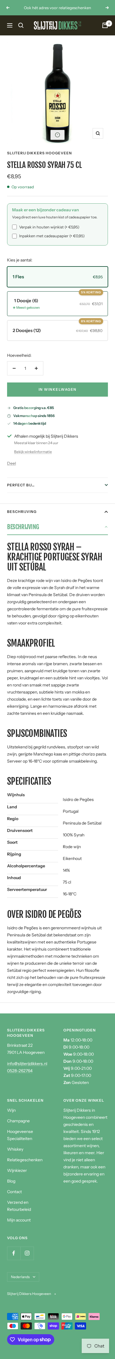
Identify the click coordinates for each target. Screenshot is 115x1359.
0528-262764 (19, 1070)
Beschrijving (22, 511)
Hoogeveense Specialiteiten (20, 1135)
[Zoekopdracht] (21, 25)
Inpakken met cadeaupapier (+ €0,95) (52, 235)
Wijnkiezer (17, 1170)
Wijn (11, 1110)
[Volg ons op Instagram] (27, 1253)
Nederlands (20, 1277)
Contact (14, 1191)
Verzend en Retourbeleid (19, 1206)
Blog (11, 1181)
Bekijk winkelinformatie (33, 451)
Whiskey (15, 1149)
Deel (11, 463)
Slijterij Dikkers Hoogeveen (39, 153)
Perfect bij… (21, 485)
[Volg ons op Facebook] (13, 1253)
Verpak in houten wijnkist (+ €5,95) (49, 227)
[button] (57, 135)
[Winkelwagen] (105, 25)
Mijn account (19, 1220)
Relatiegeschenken (24, 1159)
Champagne (18, 1120)
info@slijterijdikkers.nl (27, 1063)
